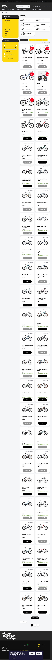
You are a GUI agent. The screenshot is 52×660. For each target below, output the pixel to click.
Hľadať (29, 6)
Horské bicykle (7, 22)
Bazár (6, 33)
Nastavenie (13, 658)
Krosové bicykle (7, 29)
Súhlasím (39, 653)
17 (38, 625)
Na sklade (7, 53)
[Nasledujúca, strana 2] (35, 625)
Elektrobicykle (7, 20)
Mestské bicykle (7, 31)
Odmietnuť (32, 653)
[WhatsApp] (43, 651)
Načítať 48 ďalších (35, 617)
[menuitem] (4, 9)
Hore (24, 621)
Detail (27, 138)
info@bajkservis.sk (43, 644)
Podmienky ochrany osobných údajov (16, 1)
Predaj (6, 18)
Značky (6, 35)
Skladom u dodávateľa (9, 54)
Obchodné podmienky (5, 1)
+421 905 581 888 (43, 648)
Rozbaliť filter (10, 58)
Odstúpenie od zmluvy (5, 650)
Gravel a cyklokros (8, 27)
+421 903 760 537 (43, 646)
